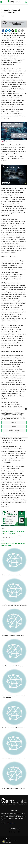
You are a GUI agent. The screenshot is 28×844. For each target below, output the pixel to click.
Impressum (24, 432)
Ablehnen (14, 426)
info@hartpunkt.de (10, 823)
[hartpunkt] (14, 1)
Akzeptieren (14, 422)
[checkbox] (3, 841)
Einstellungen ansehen (14, 430)
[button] (26, 409)
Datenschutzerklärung (15, 432)
